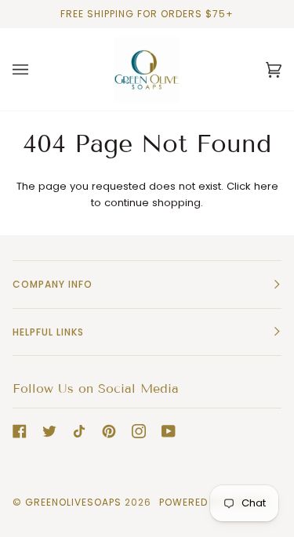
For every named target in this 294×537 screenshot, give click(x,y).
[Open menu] (36, 69)
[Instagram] (139, 431)
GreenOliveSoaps (73, 502)
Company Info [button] (53, 284)
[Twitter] (49, 431)
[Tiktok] (79, 431)
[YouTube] (169, 431)
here (266, 186)
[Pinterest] (109, 431)
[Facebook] (20, 431)
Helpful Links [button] (48, 332)
